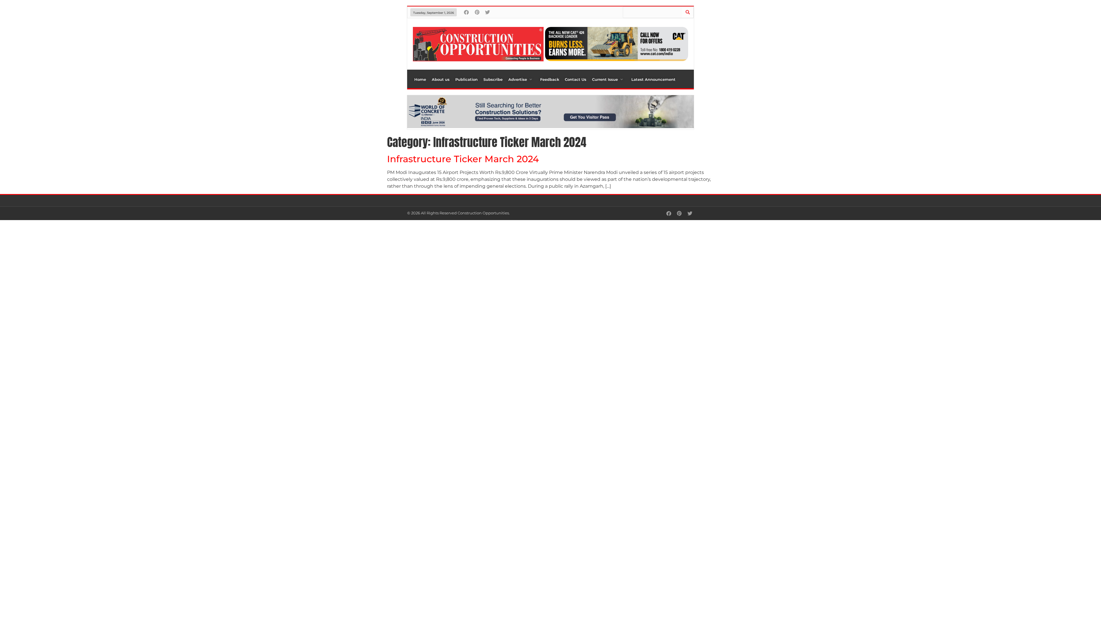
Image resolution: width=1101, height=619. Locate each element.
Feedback (549, 79)
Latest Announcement (653, 79)
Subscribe (493, 79)
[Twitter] (487, 12)
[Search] (687, 12)
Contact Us (575, 79)
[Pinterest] (477, 12)
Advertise (517, 79)
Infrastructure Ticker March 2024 (463, 158)
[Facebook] (466, 12)
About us (441, 79)
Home (420, 79)
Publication (466, 79)
